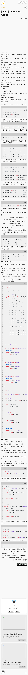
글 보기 (17, 611)
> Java (3, 7)
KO (25, 2)
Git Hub (11, 611)
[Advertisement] (14, 35)
